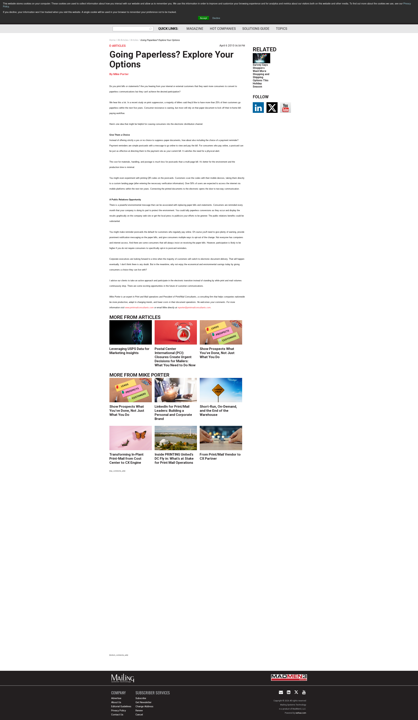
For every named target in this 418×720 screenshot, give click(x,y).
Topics (281, 29)
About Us (116, 702)
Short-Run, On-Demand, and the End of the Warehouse (218, 411)
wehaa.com (301, 713)
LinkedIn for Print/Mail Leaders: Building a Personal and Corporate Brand (173, 413)
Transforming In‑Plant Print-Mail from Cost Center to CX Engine (126, 458)
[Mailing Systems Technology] (123, 678)
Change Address (144, 706)
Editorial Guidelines (121, 706)
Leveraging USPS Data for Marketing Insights (129, 351)
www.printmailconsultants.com (139, 307)
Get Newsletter (144, 702)
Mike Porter (121, 74)
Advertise (116, 698)
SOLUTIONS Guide (255, 29)
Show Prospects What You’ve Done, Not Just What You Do (217, 353)
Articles (149, 317)
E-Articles (117, 45)
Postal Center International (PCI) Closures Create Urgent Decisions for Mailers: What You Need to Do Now (175, 357)
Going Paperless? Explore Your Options (171, 59)
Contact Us (117, 714)
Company (118, 693)
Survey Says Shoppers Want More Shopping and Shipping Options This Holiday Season (261, 75)
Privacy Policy (118, 710)
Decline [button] (216, 18)
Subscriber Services (153, 693)
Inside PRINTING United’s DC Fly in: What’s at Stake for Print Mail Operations (174, 458)
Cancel (139, 714)
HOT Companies (223, 29)
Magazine (194, 29)
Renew (139, 710)
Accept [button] (203, 18)
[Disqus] (177, 520)
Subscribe (141, 698)
